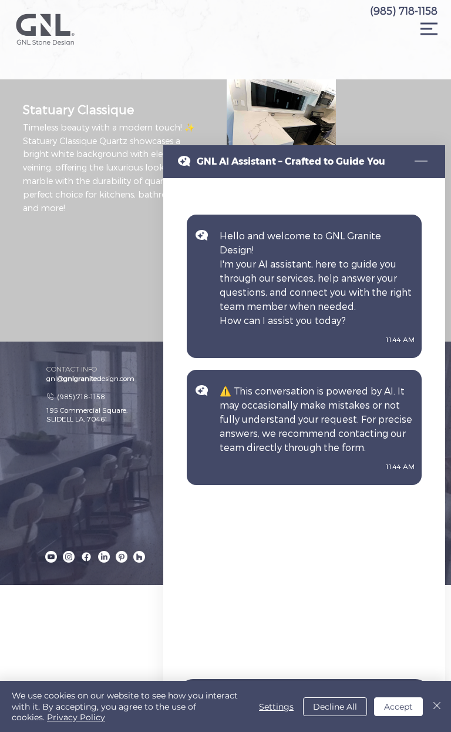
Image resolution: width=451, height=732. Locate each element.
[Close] (437, 706)
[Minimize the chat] (421, 161)
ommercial (82, 410)
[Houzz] (139, 557)
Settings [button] (276, 706)
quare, (117, 410)
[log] (304, 425)
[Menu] (429, 28)
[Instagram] (69, 557)
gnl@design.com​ (90, 378)
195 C (55, 410)
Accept (398, 706)
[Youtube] (51, 557)
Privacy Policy (76, 717)
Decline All (335, 706)
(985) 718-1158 (403, 10)
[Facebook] (86, 557)
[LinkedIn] (104, 557)
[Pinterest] (121, 557)
